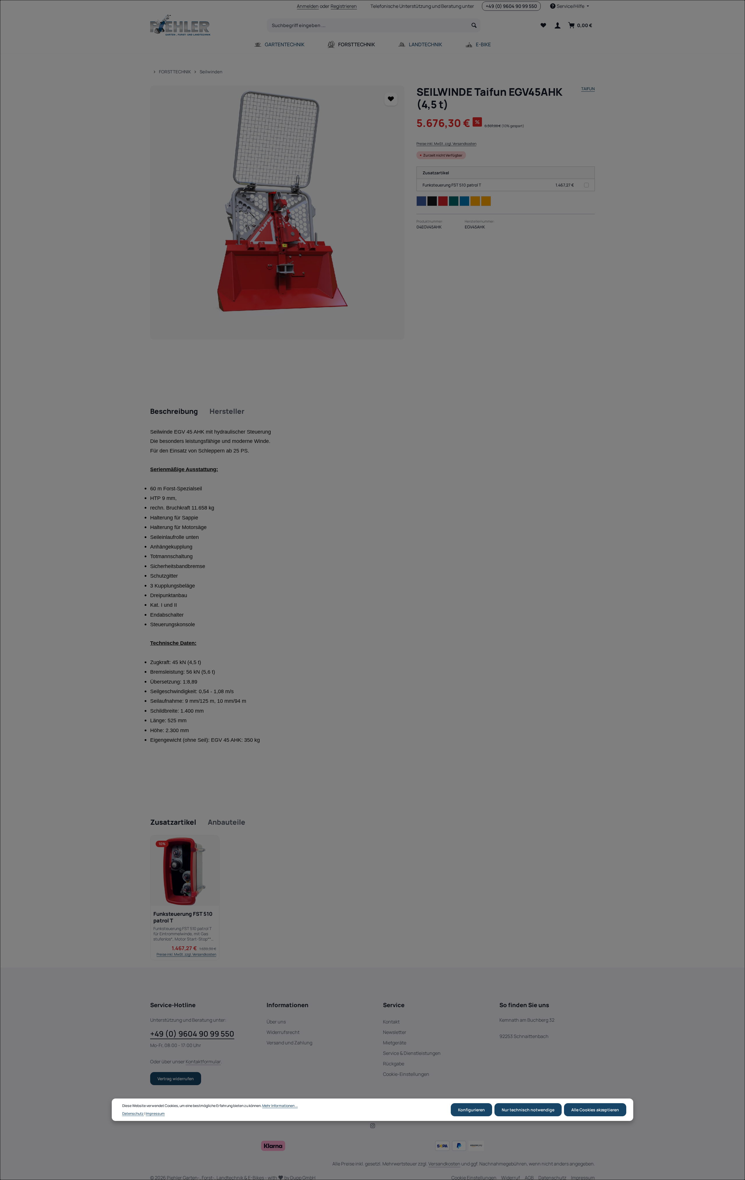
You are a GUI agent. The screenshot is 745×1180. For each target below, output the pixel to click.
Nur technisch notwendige (528, 1109)
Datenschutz (133, 1113)
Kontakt (391, 1021)
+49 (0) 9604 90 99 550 (192, 1033)
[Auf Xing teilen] (453, 200)
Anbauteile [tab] (226, 822)
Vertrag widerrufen (175, 1078)
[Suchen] (474, 25)
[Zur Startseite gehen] (180, 25)
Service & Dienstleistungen (412, 1053)
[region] (277, 213)
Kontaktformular (203, 1061)
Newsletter (394, 1032)
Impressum (155, 1113)
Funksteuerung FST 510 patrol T (452, 184)
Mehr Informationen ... (280, 1105)
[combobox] (367, 25)
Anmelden (308, 6)
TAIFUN (588, 88)
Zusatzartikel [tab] (173, 822)
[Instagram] (372, 1127)
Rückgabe (393, 1063)
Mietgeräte (394, 1042)
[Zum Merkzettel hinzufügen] (391, 99)
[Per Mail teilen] (475, 200)
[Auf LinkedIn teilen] (464, 200)
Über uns (276, 1021)
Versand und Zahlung (289, 1042)
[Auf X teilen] (432, 200)
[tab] (174, 411)
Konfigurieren (471, 1109)
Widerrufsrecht (283, 1032)
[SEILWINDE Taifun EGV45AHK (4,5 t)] (277, 213)
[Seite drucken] (486, 200)
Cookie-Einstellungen (406, 1074)
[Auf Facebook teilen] (421, 200)
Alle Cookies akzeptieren (595, 1109)
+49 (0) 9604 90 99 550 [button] (511, 6)
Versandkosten (444, 1164)
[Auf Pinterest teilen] (443, 200)
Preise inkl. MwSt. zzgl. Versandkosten (446, 143)
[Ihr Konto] (557, 25)
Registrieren (344, 6)
